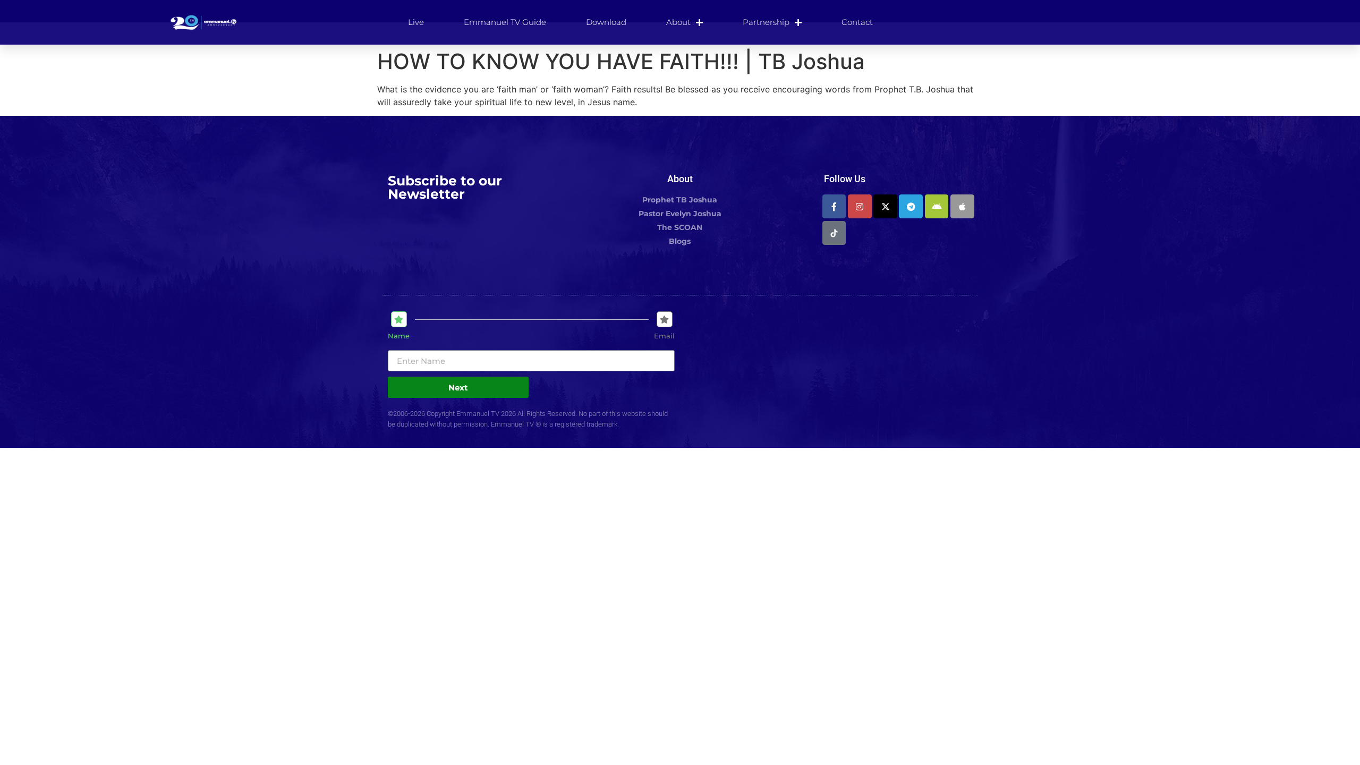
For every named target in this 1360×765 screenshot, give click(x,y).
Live (416, 22)
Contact (857, 22)
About (678, 22)
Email (664, 336)
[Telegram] (911, 206)
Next (458, 387)
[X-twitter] (885, 206)
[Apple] (962, 206)
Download (606, 22)
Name (399, 336)
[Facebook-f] (834, 206)
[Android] (937, 206)
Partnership (766, 22)
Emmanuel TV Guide (505, 22)
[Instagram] (860, 206)
